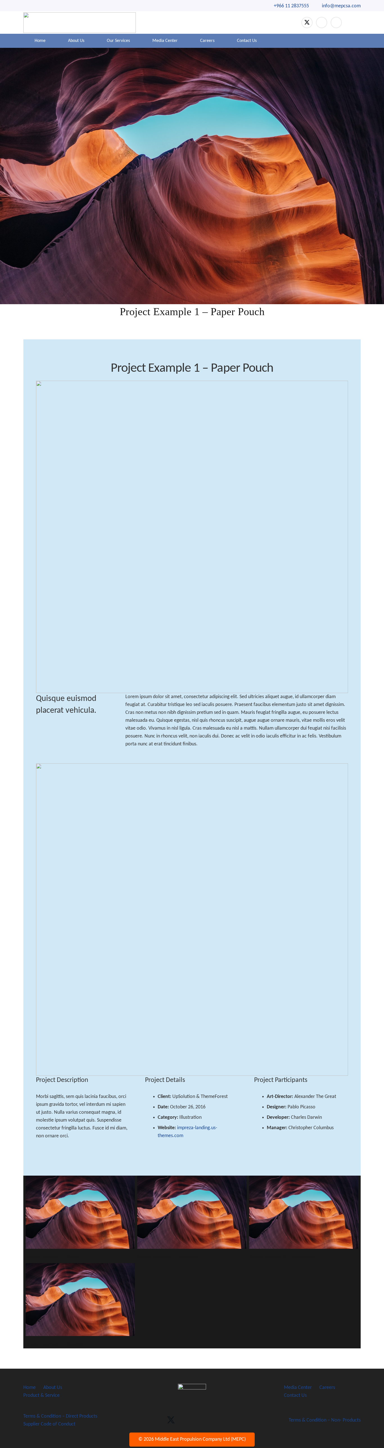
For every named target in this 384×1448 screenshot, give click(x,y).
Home (29, 1387)
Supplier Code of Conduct (49, 1424)
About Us (52, 1387)
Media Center (298, 1387)
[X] (307, 22)
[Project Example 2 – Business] (80, 1305)
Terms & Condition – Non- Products (325, 1420)
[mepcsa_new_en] (79, 22)
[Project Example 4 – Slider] (80, 1218)
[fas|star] (192, 1395)
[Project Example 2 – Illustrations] (303, 1218)
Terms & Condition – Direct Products (60, 1416)
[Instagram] (336, 22)
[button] (354, 22)
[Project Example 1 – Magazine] (192, 1218)
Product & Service (41, 1395)
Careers (327, 1387)
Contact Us (295, 1395)
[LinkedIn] (321, 22)
